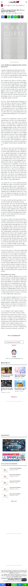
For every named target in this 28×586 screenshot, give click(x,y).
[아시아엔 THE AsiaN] (14, 2)
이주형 (2, 13)
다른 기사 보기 (14, 501)
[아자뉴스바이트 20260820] (4, 489)
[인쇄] (22, 17)
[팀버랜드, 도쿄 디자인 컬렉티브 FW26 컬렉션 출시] (7, 370)
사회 (2, 8)
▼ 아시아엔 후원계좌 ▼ (14, 335)
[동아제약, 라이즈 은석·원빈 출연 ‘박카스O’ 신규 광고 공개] (7, 383)
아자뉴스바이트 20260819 (15, 494)
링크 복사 (14, 345)
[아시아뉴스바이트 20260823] (4, 470)
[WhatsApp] (9, 17)
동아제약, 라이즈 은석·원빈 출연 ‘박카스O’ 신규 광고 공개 (7, 389)
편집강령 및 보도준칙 (18, 578)
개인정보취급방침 (11, 579)
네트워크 (12, 578)
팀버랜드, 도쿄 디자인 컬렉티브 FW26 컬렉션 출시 (7, 375)
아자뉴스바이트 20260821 (15, 481)
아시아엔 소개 (4, 578)
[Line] (15, 17)
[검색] (26, 2)
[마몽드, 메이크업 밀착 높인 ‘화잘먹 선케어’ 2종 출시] (21, 370)
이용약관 (24, 578)
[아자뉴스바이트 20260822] (4, 476)
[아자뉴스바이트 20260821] (4, 482)
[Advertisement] (14, 416)
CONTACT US (17, 579)
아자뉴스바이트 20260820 (15, 487)
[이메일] (18, 17)
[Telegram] (12, 17)
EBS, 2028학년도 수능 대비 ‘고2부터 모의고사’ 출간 (20, 388)
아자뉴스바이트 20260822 (15, 474)
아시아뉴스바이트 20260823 (15, 468)
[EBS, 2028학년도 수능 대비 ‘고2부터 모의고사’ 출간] (21, 383)
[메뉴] (1, 2)
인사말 (8, 578)
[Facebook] (2, 17)
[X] (5, 17)
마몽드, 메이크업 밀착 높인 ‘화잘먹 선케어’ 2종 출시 (20, 375)
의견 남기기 (14, 397)
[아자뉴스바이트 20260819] (4, 495)
